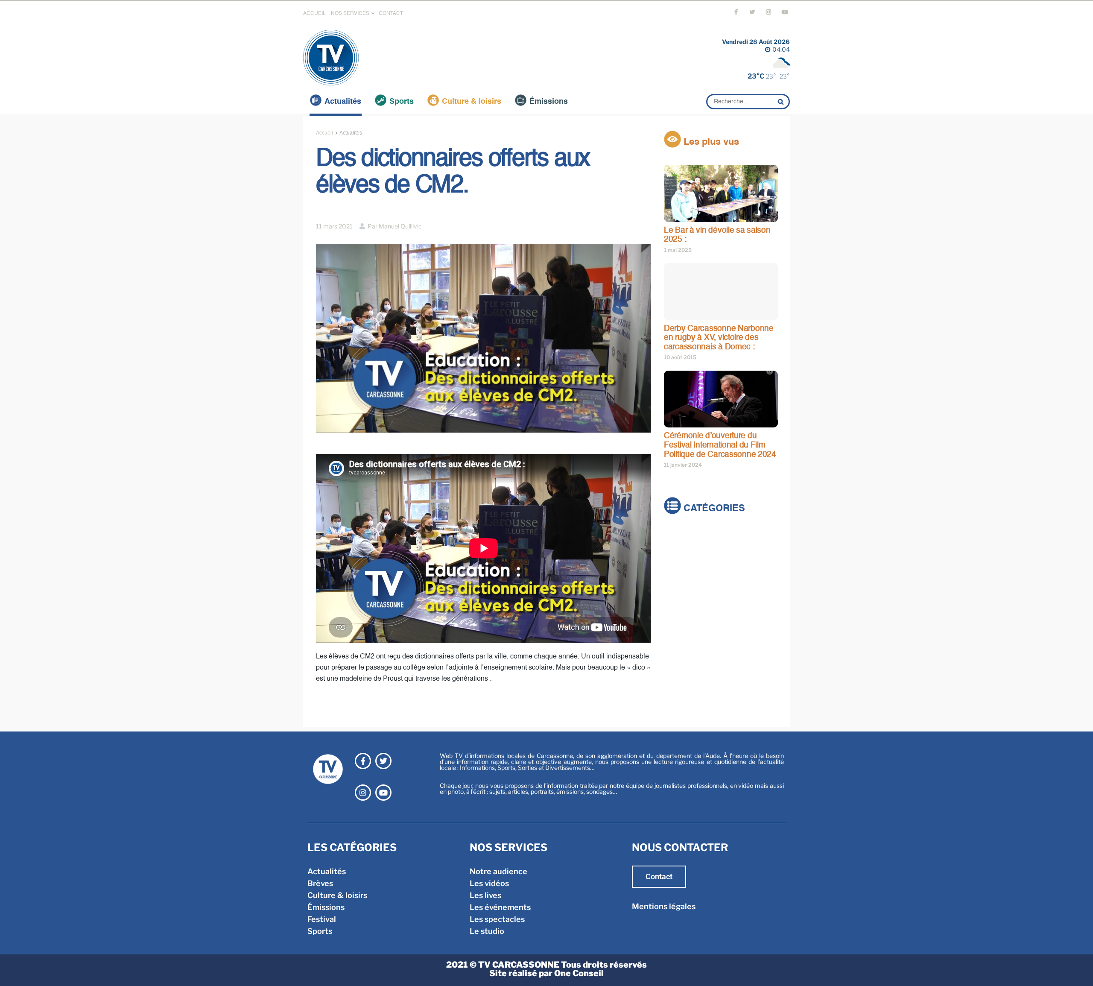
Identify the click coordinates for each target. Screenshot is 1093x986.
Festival (678, 584)
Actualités (342, 101)
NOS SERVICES (350, 13)
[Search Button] (782, 101)
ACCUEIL (314, 13)
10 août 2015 (680, 357)
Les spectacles (497, 919)
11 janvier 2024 (683, 465)
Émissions (548, 101)
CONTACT (391, 13)
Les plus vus (710, 142)
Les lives (485, 895)
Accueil (324, 133)
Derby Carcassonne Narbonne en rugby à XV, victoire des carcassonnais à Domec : (719, 338)
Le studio (487, 931)
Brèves (677, 548)
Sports (401, 101)
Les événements (500, 907)
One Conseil (579, 973)
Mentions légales (664, 906)
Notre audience (498, 871)
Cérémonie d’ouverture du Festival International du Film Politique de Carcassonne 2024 (720, 445)
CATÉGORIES (713, 509)
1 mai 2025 (678, 250)
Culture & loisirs (471, 101)
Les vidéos (489, 883)
